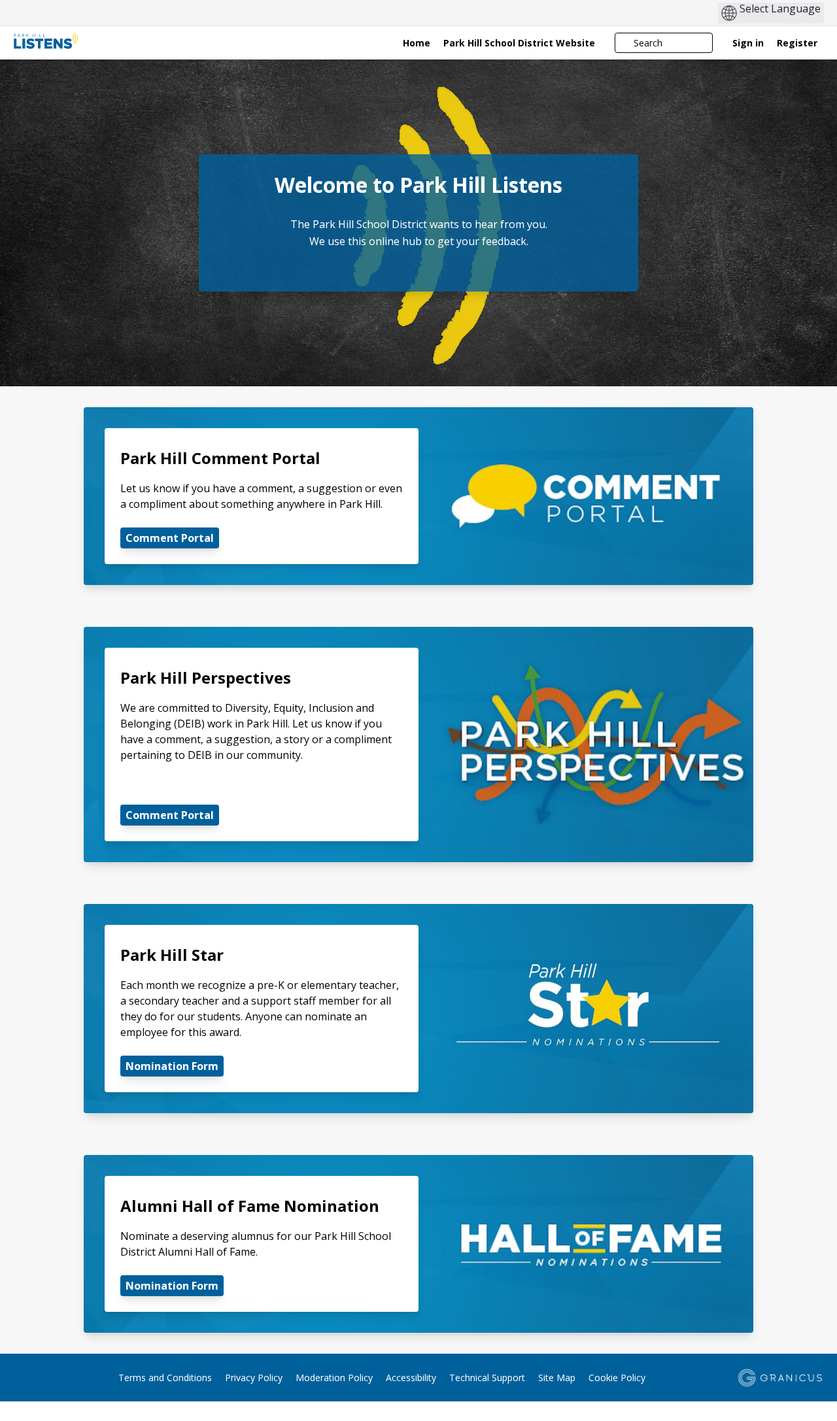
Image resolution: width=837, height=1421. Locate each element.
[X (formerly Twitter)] (40, 1379)
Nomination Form (172, 1066)
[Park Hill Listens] (93, 42)
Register (797, 43)
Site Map (556, 1377)
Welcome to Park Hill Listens (418, 185)
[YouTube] (78, 1379)
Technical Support (487, 1377)
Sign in (748, 43)
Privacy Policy (253, 1377)
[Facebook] (21, 1379)
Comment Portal (170, 538)
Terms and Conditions (165, 1377)
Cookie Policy (617, 1377)
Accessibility (411, 1377)
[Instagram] (59, 1379)
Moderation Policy (334, 1377)
